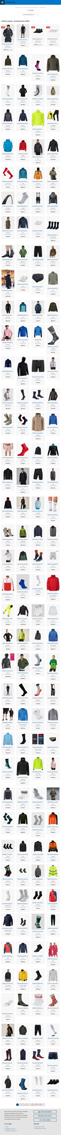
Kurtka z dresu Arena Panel (38, 457)
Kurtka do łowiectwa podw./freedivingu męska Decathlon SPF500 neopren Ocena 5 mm (8, 315)
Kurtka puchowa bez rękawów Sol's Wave (23, 1062)
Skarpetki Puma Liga (53, 1038)
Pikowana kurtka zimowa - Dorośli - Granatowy (23, 956)
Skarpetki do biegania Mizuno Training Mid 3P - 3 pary (53, 1090)
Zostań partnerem (39, 1126)
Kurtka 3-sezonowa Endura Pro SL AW (23, 618)
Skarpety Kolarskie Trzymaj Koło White (53, 514)
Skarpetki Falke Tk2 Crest (38, 564)
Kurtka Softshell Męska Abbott (8, 802)
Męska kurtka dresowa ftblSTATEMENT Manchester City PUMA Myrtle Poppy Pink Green (53, 315)
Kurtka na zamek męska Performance (8, 402)
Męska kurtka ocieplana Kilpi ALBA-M (38, 156)
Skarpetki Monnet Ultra (8, 259)
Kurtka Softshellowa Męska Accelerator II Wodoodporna (8, 1090)
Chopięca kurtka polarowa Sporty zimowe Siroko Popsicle (53, 371)
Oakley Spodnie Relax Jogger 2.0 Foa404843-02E (53, 928)
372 (33, 1104)
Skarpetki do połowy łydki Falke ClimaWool (8, 1062)
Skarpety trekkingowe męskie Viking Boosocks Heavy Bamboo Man (23, 1008)
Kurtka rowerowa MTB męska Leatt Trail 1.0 (23, 378)
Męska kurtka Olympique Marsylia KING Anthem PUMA (53, 618)
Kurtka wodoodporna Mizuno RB (53, 153)
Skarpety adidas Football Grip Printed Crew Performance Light (23, 747)
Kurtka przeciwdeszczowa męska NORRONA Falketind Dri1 (23, 539)
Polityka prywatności (11, 1130)
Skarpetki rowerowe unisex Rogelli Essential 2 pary (23, 879)
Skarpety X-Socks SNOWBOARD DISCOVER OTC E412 (38, 931)
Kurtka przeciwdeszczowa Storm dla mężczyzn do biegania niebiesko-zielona (38, 315)
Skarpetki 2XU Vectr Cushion (38, 983)
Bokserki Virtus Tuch (38, 376)
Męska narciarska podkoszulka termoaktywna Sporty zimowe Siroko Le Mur (8, 643)
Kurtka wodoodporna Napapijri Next (8, 68)
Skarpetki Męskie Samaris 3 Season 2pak (38, 402)
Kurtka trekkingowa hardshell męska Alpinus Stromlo (38, 879)
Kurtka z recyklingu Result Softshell (23, 1038)
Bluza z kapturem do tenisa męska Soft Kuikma (38, 511)
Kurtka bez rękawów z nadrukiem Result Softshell (53, 539)
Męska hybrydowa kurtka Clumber (23, 511)
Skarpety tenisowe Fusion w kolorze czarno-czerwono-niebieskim (23, 427)
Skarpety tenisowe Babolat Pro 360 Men (38, 697)
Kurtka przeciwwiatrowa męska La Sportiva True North (53, 903)
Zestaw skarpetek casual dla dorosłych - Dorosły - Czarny (38, 747)
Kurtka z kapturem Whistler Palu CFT (53, 74)
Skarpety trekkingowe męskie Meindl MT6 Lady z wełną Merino (38, 667)
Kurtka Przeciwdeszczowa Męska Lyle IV (8, 123)
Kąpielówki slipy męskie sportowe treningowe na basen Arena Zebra (53, 747)
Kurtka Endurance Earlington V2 (38, 771)
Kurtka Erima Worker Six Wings (8, 594)
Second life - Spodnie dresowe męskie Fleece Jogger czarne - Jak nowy (38, 1038)
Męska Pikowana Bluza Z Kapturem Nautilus (53, 643)
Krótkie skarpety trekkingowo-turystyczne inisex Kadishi (8, 539)
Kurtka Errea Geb (22, 153)
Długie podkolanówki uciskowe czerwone (8, 181)
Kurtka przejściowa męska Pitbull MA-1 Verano (23, 672)
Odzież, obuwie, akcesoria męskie (30, 7)
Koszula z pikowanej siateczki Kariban (53, 983)
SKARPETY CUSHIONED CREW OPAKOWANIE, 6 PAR (38, 98)
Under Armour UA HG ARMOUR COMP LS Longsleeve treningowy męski (23, 39)
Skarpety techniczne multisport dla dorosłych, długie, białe (38, 588)
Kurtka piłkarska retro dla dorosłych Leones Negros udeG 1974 (23, 983)
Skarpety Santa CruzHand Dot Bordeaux (8, 879)
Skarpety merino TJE (53, 1008)
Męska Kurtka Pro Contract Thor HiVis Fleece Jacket (53, 879)
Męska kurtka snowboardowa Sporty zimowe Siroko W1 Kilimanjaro (53, 181)
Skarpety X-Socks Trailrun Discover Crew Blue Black (23, 1093)
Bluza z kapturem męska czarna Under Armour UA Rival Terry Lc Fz (8, 44)
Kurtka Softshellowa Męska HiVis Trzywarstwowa (53, 854)
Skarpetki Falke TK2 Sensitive (23, 928)
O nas (6, 1126)
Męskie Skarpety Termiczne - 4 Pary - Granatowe (53, 235)
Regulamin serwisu (10, 1128)
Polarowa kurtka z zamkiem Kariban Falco (8, 747)
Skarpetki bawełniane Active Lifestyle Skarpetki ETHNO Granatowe (8, 826)
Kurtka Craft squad (38, 854)
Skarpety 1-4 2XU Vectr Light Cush (38, 956)
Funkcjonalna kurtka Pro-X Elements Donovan (23, 722)
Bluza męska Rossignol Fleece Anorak (53, 259)
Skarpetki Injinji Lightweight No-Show (38, 802)
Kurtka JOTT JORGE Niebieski (38, 539)
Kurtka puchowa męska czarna (8, 290)
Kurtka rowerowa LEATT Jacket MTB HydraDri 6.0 (8, 670)
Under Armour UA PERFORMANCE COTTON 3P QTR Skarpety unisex (38, 38)
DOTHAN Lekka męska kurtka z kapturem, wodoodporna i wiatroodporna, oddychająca (23, 315)
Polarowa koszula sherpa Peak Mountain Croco (53, 722)
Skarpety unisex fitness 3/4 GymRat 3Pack (38, 618)
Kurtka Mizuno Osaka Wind (8, 371)
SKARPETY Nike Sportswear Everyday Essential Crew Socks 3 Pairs (38, 1008)
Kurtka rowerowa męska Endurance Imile (38, 129)
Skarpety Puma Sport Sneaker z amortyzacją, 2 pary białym (23, 284)
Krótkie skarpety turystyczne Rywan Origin (23, 206)
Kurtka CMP (38, 339)
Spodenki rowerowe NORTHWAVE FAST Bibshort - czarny (53, 697)
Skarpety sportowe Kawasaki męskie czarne (38, 902)
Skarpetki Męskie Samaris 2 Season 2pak (38, 1062)
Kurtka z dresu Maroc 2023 (23, 564)
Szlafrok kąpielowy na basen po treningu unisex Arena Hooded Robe (53, 958)
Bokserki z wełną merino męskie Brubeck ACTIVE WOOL (53, 1065)
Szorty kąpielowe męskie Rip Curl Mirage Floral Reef (8, 457)
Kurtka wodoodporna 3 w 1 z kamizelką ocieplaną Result (38, 643)
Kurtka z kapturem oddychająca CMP (23, 68)
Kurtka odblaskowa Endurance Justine (8, 482)
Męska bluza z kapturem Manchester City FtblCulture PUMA (53, 802)
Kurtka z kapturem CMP (8, 956)
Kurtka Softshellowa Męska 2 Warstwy (8, 511)
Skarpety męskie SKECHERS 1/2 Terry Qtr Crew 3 (38, 722)
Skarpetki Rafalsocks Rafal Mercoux (8, 903)
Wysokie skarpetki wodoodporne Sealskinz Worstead (23, 402)
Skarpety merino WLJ (53, 346)
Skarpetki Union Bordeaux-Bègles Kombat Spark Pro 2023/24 (8, 98)
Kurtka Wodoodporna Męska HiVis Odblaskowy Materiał (38, 181)
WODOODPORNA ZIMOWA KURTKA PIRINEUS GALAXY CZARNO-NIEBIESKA (53, 457)
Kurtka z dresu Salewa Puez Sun (23, 826)
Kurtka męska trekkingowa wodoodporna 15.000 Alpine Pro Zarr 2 (23, 98)
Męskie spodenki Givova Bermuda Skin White (53, 564)
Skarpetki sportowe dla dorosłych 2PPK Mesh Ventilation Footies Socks (8, 1013)
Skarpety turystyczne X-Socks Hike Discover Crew (38, 73)
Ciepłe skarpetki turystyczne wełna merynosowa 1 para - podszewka (8, 427)
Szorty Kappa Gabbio (38, 259)
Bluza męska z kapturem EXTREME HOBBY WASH (8, 928)
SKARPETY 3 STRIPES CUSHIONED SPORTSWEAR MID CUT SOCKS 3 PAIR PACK (23, 802)
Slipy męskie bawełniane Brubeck (38, 286)
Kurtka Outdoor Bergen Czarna (23, 854)
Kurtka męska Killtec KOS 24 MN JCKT (53, 402)
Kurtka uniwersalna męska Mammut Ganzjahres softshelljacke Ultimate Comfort (8, 153)
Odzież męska (42, 7)
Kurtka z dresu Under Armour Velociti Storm (8, 983)
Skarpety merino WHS (23, 457)
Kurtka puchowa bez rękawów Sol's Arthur (53, 482)
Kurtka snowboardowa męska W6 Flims (53, 771)
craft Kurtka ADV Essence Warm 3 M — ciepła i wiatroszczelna (53, 288)
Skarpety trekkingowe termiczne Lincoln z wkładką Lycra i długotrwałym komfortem (8, 771)
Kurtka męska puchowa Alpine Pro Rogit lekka (23, 259)
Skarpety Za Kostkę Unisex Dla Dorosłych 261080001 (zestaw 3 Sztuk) (38, 230)
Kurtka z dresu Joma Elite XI (23, 339)
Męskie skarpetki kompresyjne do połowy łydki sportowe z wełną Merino (23, 903)
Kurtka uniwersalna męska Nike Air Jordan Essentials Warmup (53, 98)
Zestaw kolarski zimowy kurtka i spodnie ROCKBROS (53, 123)
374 (40, 1104)
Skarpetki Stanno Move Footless (38, 1090)
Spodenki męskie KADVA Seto (8, 722)
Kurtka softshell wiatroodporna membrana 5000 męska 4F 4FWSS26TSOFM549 (23, 486)
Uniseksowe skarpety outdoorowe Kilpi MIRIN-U (38, 829)
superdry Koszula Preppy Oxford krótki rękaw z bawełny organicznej (8, 342)
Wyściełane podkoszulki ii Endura (38, 482)
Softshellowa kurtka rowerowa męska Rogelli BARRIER (8, 697)
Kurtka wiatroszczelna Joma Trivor (23, 230)
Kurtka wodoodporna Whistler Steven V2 (38, 433)
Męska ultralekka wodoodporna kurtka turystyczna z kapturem (23, 643)
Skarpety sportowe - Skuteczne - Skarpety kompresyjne (23, 697)
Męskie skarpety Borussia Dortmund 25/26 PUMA (8, 618)
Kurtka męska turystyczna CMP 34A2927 (53, 427)
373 (36, 1104)
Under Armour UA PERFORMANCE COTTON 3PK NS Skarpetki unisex (53, 38)
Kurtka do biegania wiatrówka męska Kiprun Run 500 (8, 564)
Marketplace (18, 7)
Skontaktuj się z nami (40, 1128)
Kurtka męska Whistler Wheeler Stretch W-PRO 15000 (23, 777)
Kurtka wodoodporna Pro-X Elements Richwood (53, 593)
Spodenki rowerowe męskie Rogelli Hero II (38, 206)
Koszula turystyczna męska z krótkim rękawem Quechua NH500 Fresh (8, 230)
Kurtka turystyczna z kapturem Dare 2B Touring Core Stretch (53, 826)
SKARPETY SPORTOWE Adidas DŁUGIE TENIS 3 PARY (8, 854)
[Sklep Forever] (10, 2)
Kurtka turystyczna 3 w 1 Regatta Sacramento (8, 1038)
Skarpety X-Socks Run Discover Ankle (23, 591)
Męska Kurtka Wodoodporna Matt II (23, 123)
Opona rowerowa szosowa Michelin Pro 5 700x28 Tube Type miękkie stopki (8, 206)
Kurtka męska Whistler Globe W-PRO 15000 (53, 206)
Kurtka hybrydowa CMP (23, 181)
